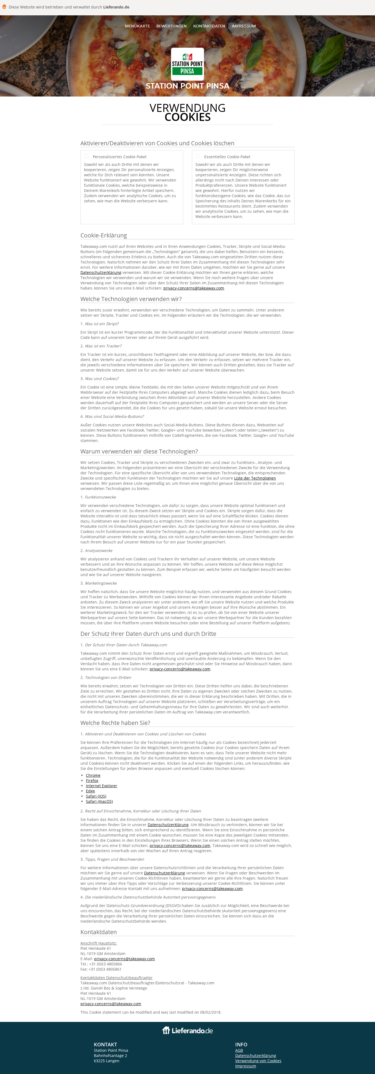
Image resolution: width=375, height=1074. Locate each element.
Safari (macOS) (99, 801)
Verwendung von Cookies (258, 1060)
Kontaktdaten (209, 26)
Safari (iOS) (96, 796)
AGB (239, 1050)
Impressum (244, 26)
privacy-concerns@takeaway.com (193, 288)
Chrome (93, 775)
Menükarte (137, 26)
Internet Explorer (101, 785)
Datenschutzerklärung (100, 272)
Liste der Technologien (255, 478)
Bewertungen (171, 26)
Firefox (92, 780)
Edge (90, 791)
